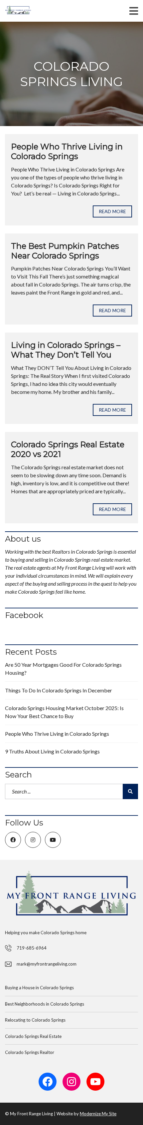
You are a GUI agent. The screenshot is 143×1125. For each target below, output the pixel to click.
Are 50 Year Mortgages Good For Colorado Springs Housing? (63, 668)
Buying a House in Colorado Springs (39, 987)
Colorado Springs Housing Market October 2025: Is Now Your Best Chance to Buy (64, 712)
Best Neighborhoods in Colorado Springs (44, 1004)
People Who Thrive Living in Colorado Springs (67, 151)
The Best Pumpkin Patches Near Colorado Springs (65, 250)
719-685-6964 (32, 948)
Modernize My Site (98, 1113)
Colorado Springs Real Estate (33, 1036)
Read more (112, 211)
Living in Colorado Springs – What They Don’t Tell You (65, 350)
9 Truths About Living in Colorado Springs (52, 751)
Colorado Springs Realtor (29, 1052)
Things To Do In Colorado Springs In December (58, 690)
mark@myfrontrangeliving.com (46, 964)
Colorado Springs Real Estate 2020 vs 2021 (67, 449)
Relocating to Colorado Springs (35, 1020)
